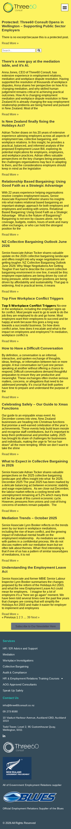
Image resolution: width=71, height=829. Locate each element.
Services (9, 641)
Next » (35, 617)
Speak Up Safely (13, 690)
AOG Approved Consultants (20, 684)
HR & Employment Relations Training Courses (31, 678)
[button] (64, 7)
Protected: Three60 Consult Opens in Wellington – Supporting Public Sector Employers (34, 26)
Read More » (10, 43)
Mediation (9, 654)
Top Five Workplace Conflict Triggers (33, 298)
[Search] (39, 50)
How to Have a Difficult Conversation (32, 348)
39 (28, 617)
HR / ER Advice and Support (20, 648)
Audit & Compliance (15, 672)
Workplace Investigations (18, 660)
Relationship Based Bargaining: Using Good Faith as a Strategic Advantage (34, 183)
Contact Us (11, 697)
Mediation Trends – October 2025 (29, 518)
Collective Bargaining (15, 666)
